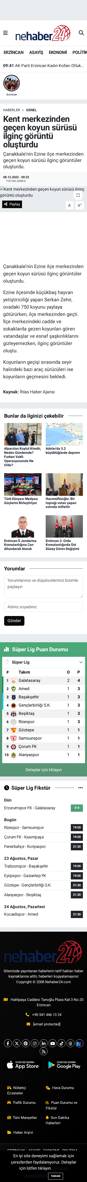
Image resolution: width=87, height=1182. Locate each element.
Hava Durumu (63, 1088)
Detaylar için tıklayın (44, 769)
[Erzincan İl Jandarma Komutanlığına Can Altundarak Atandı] (23, 526)
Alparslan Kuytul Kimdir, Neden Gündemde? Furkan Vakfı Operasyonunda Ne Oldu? (22, 457)
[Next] (79, 1043)
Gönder (14, 620)
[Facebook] (8, 1043)
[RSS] (44, 1051)
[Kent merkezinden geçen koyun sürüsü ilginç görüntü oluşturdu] (43, 192)
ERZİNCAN (13, 52)
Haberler (11, 110)
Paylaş (14, 204)
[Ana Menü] (5, 33)
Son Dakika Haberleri (57, 1120)
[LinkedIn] (44, 1043)
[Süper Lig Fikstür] (80, 787)
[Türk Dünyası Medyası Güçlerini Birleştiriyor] (23, 484)
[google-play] (64, 1065)
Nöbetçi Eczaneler (16, 1090)
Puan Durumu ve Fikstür (62, 1105)
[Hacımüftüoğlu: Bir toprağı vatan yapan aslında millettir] (64, 484)
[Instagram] (35, 1043)
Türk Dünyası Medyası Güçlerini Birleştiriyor (21, 501)
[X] (17, 1043)
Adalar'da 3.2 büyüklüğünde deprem (63, 451)
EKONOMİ (58, 52)
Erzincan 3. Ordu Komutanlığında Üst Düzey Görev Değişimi (62, 545)
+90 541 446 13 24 (46, 1015)
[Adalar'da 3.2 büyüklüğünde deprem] (64, 433)
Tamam (55, 1176)
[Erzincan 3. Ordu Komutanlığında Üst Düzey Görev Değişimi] (64, 526)
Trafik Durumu (24, 1102)
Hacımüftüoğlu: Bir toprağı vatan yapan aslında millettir (61, 503)
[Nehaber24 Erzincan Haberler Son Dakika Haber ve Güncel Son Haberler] (43, 32)
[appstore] (23, 1065)
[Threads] (70, 1043)
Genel (31, 110)
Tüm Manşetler (25, 1117)
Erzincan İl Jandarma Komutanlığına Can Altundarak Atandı (20, 545)
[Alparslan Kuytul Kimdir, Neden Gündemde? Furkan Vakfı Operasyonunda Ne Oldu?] (23, 433)
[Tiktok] (61, 1043)
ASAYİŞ (36, 52)
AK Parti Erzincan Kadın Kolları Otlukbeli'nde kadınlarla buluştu (43, 65)
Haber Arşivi (23, 1132)
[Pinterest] (26, 1043)
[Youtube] (53, 1043)
